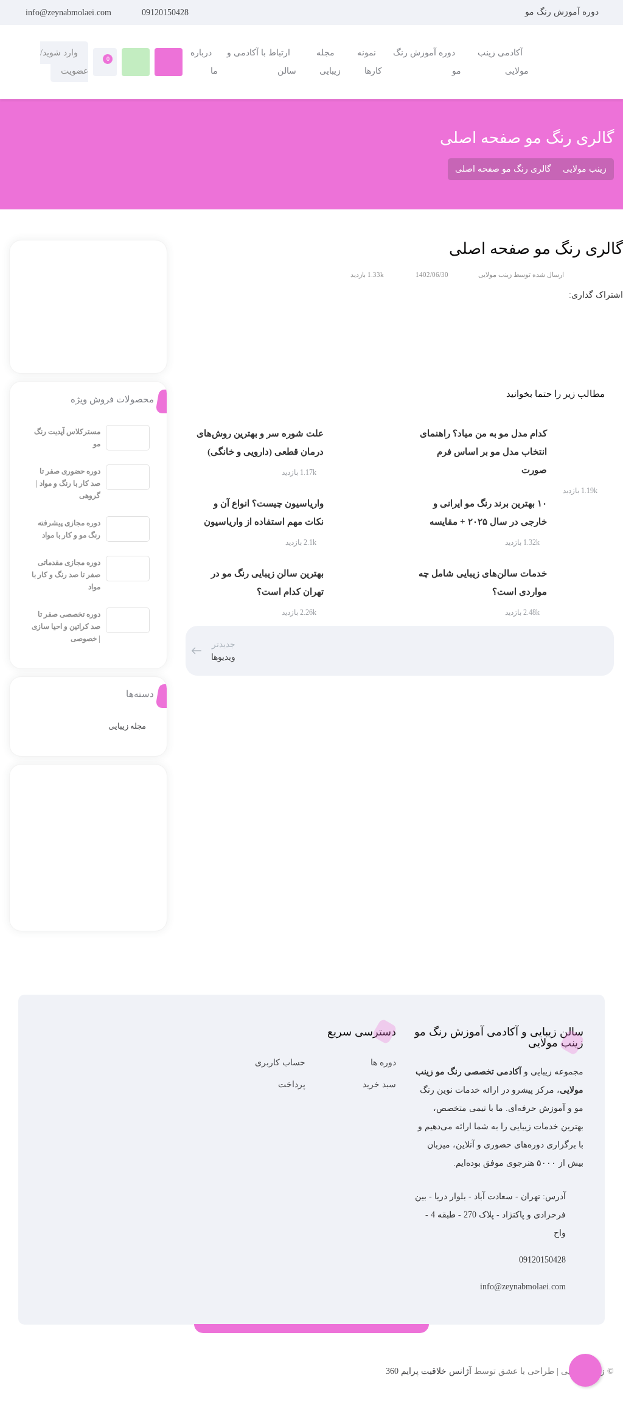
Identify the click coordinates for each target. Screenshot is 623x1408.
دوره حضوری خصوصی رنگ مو (462, 131)
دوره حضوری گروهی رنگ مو (465, 109)
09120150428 (165, 12)
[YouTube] (89, 1376)
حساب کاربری (280, 1062)
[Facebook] (57, 1376)
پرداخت (291, 1084)
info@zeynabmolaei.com (68, 12)
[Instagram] (106, 1376)
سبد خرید (379, 1084)
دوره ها (383, 1062)
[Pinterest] (40, 1376)
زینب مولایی (495, 274)
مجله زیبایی (127, 725)
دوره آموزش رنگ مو (562, 11)
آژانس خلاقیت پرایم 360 (429, 1371)
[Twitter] (73, 1376)
